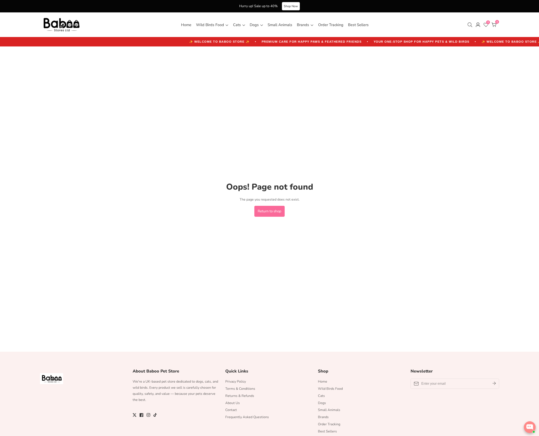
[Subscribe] (494, 384)
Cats (237, 24)
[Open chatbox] (530, 427)
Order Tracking (330, 24)
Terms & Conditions (240, 388)
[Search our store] (471, 25)
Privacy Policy (235, 381)
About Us (232, 403)
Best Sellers (358, 24)
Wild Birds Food (210, 24)
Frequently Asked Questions (247, 417)
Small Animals (280, 24)
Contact (231, 410)
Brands (303, 24)
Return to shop (269, 211)
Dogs (254, 24)
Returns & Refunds (239, 396)
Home (186, 24)
